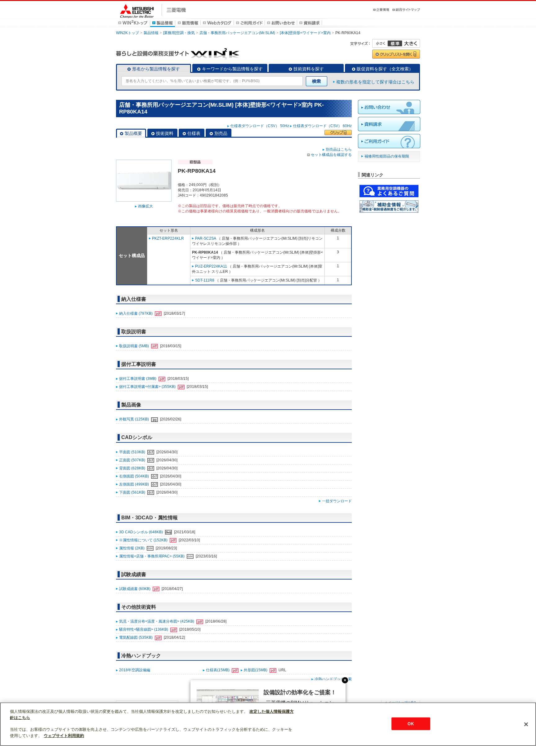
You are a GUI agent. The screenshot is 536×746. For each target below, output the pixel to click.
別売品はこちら (339, 149)
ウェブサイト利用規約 (64, 735)
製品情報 (151, 33)
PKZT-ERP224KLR (168, 238)
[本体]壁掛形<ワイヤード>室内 (305, 33)
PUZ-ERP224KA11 (211, 266)
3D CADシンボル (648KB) (141, 532)
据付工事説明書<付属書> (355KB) (147, 386)
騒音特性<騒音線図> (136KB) (144, 629)
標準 (394, 43)
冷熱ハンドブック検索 (333, 679)
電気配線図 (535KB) (136, 637)
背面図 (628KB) (132, 468)
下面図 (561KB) (132, 492)
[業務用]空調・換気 (179, 33)
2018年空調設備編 (134, 670)
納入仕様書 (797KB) (136, 313)
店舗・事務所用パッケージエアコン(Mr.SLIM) (237, 33)
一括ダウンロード (337, 501)
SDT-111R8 (204, 280)
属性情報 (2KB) (132, 548)
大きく (407, 43)
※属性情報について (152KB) (143, 540)
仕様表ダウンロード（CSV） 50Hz (259, 126)
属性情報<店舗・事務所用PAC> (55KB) (152, 556)
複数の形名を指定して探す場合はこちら (375, 81)
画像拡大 (145, 206)
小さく (383, 43)
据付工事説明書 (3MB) (138, 378)
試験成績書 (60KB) (135, 589)
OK (410, 723)
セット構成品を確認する (331, 155)
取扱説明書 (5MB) (134, 346)
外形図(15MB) (256, 670)
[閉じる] (526, 724)
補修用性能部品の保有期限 (386, 156)
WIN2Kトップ (127, 33)
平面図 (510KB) (132, 452)
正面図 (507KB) (132, 460)
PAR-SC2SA (205, 238)
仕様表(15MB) (218, 670)
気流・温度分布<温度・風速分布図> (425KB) (157, 621)
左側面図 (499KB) (134, 484)
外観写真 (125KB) (134, 419)
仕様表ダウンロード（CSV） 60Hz (322, 126)
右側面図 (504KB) (134, 476)
